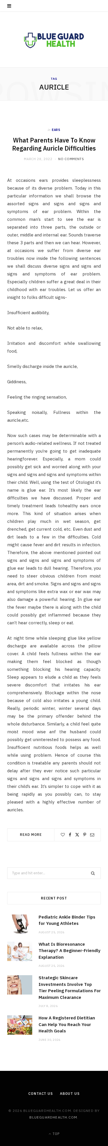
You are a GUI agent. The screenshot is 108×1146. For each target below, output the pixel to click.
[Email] (92, 835)
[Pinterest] (84, 835)
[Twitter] (77, 835)
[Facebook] (70, 835)
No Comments (71, 159)
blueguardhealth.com (53, 1117)
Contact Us (40, 1093)
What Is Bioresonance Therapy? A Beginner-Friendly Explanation (70, 950)
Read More (31, 834)
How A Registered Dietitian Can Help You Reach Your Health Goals (67, 1024)
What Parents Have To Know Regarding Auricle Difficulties (54, 144)
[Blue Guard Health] (54, 39)
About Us (70, 1093)
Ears (56, 130)
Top (56, 1134)
